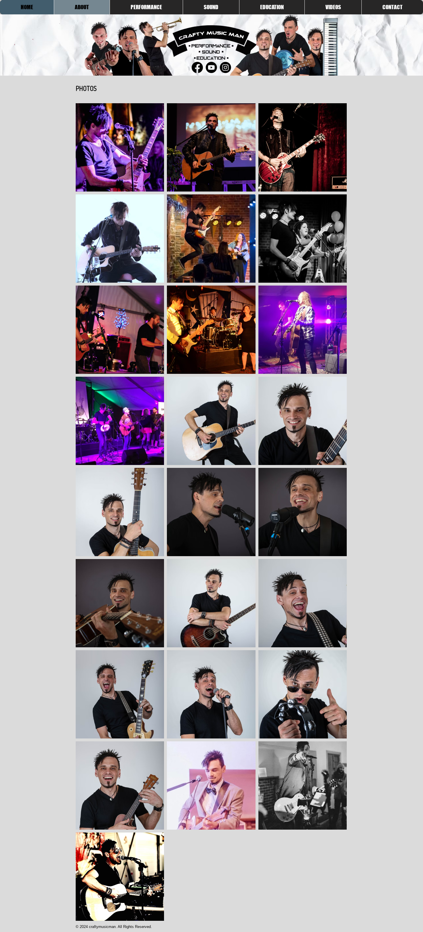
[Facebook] (197, 67)
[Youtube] (211, 67)
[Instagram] (225, 67)
